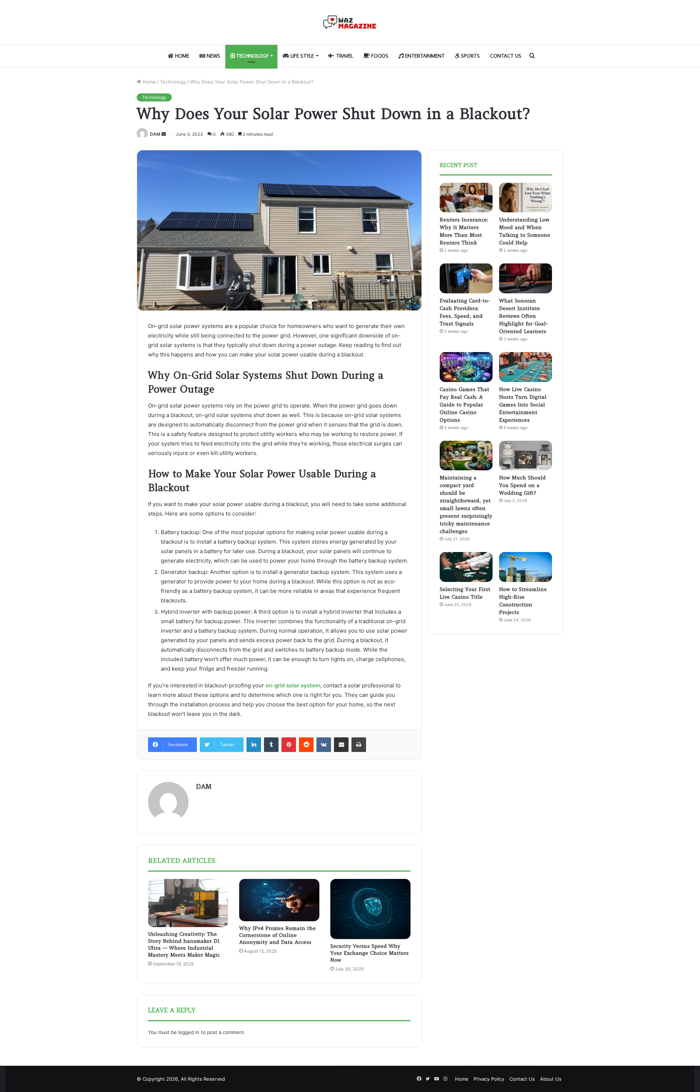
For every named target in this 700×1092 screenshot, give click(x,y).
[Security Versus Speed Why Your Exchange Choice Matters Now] (370, 909)
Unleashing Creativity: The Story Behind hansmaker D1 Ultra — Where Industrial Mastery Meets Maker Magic (184, 944)
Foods (379, 56)
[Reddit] (306, 744)
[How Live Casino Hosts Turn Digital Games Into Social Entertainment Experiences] (525, 367)
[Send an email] (164, 134)
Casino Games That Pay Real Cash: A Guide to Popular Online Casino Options (464, 404)
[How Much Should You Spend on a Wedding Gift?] (525, 456)
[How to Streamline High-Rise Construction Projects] (525, 567)
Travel (344, 56)
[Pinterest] (288, 744)
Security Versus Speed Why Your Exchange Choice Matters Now (369, 953)
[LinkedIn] (253, 744)
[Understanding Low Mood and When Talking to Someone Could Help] (525, 198)
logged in (188, 1032)
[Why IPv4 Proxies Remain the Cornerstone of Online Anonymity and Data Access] (279, 900)
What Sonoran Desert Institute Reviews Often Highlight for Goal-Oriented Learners (523, 316)
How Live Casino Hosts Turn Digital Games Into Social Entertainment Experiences (523, 404)
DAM (155, 134)
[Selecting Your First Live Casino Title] (466, 567)
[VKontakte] (323, 744)
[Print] (358, 744)
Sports (469, 56)
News (212, 56)
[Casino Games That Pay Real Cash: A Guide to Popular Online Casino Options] (466, 367)
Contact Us (505, 56)
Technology (251, 56)
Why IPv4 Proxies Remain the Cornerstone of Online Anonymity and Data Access (277, 935)
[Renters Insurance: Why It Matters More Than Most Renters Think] (466, 198)
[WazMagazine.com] (350, 22)
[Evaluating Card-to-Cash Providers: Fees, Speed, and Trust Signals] (466, 278)
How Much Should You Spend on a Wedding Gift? (522, 485)
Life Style (301, 56)
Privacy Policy (489, 1079)
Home (181, 56)
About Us (550, 1079)
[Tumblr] (271, 744)
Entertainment (424, 56)
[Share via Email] (341, 744)
